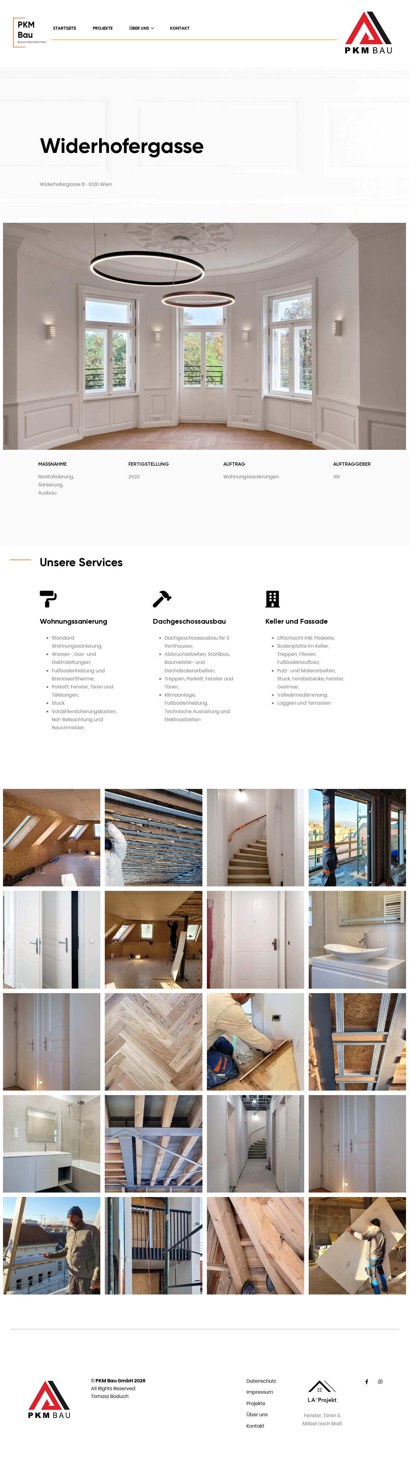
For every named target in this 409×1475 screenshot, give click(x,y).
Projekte (103, 28)
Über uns (139, 28)
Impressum (259, 1392)
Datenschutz (261, 1381)
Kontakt (180, 28)
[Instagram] (380, 1381)
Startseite (64, 28)
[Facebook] (366, 1381)
